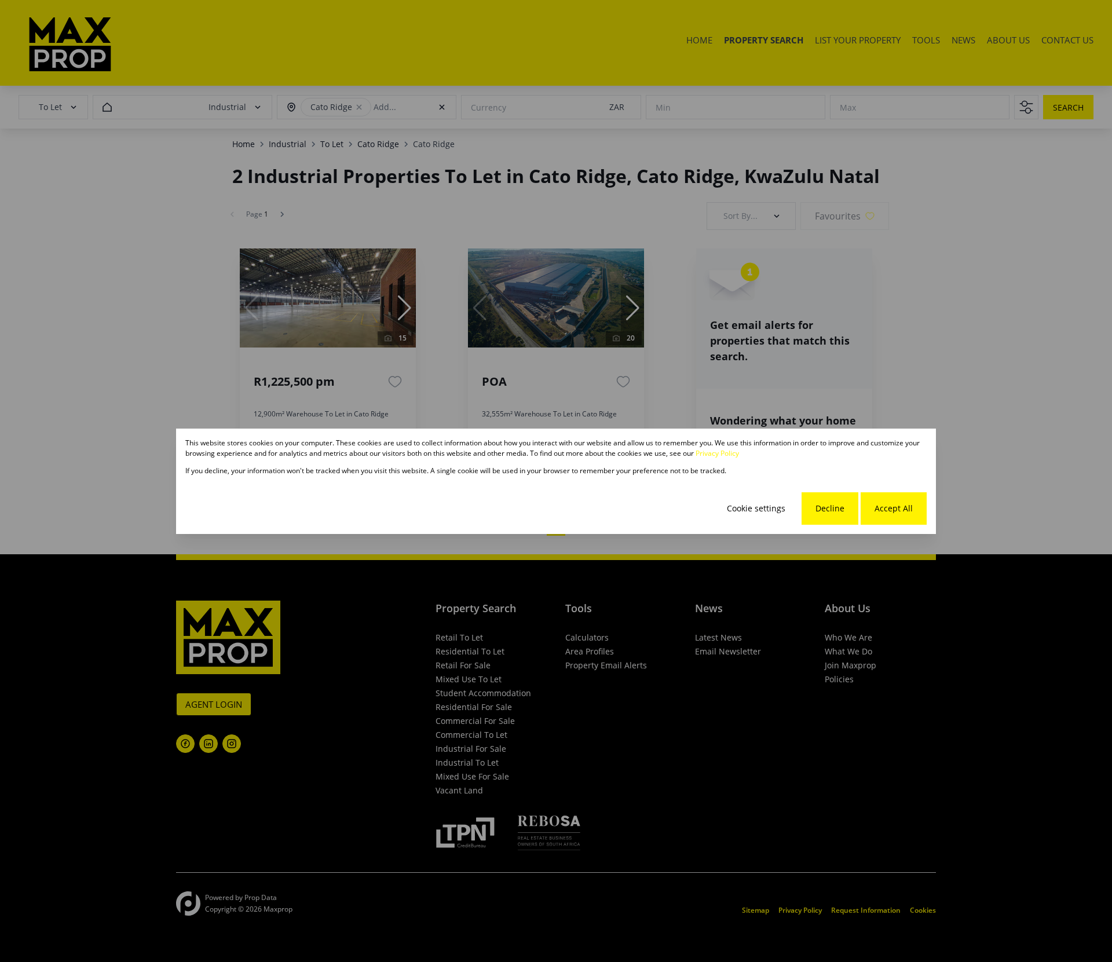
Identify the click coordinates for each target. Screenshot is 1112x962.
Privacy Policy (717, 453)
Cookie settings (756, 508)
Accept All (894, 508)
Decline (829, 508)
